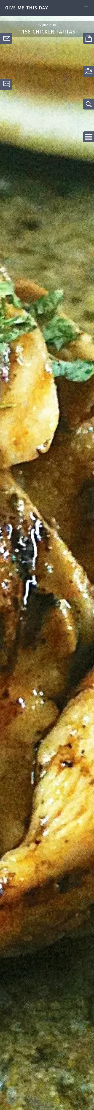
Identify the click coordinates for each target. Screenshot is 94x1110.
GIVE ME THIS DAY (26, 8)
